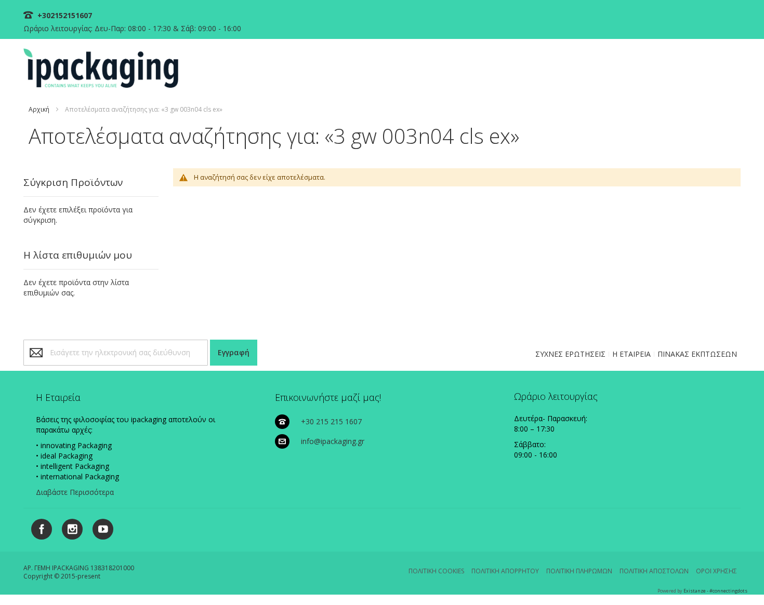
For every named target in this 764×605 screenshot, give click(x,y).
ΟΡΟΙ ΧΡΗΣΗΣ (716, 571)
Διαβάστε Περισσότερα (75, 492)
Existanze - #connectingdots (715, 590)
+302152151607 (63, 15)
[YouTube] (99, 527)
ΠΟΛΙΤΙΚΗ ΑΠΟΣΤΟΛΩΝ (654, 571)
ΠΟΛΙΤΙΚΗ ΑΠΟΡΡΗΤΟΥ (505, 571)
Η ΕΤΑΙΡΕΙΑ (631, 354)
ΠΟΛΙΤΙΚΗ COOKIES (436, 571)
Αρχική (39, 109)
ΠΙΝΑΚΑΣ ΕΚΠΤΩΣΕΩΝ (697, 354)
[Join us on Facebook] (38, 527)
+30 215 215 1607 (331, 421)
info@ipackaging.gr (332, 441)
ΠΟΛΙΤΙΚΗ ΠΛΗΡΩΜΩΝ (579, 571)
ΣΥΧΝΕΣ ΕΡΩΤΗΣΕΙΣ (570, 354)
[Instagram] (68, 527)
